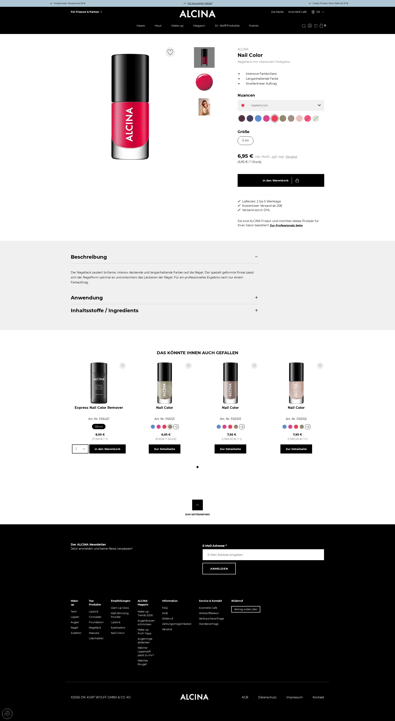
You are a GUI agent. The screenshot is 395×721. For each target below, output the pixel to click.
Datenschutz (267, 697)
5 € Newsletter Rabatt (199, 3)
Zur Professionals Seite (286, 225)
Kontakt (318, 697)
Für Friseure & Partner (85, 11)
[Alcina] (197, 14)
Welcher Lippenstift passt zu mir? (146, 651)
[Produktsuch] (304, 26)
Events (253, 25)
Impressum (294, 697)
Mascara (94, 633)
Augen (75, 622)
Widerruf (167, 618)
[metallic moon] (236, 427)
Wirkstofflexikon (209, 613)
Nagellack (95, 627)
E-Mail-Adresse (214, 546)
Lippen (75, 616)
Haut (158, 25)
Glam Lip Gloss (120, 607)
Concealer (95, 616)
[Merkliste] (315, 26)
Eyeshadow (118, 627)
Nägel (74, 627)
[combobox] (80, 448)
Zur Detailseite (164, 449)
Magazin (199, 25)
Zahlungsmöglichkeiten (177, 623)
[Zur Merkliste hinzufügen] (170, 52)
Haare (141, 25)
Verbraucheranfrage (211, 618)
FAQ (165, 607)
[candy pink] (159, 427)
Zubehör (76, 633)
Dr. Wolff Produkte (227, 25)
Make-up (177, 25)
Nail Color (164, 408)
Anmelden (219, 568)
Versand (291, 157)
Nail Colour (118, 633)
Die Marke (277, 11)
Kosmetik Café (297, 11)
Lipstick (93, 611)
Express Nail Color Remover (99, 408)
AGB (165, 613)
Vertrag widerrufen (245, 609)
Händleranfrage (208, 623)
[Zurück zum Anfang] (197, 505)
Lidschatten (96, 638)
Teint (74, 611)
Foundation (96, 622)
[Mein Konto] (310, 25)
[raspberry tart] (164, 427)
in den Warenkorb (275, 180)
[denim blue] (153, 427)
